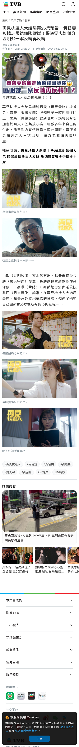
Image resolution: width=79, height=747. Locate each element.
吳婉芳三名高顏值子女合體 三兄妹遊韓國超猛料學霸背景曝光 (17, 571)
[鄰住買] (42, 696)
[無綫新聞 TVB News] (10, 696)
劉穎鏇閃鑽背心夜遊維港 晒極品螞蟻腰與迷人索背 (49, 571)
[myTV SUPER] (21, 696)
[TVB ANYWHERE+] (31, 696)
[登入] (73, 4)
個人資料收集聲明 (26, 731)
